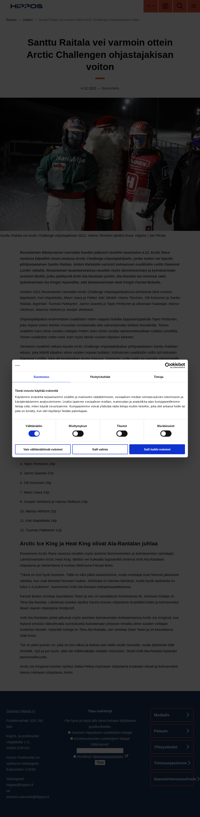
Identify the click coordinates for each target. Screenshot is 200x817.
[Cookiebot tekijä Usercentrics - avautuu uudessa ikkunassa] (168, 366)
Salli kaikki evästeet (157, 449)
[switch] (78, 434)
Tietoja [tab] (158, 376)
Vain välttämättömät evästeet (42, 449)
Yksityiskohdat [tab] (100, 376)
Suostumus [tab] (41, 376)
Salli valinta (100, 449)
